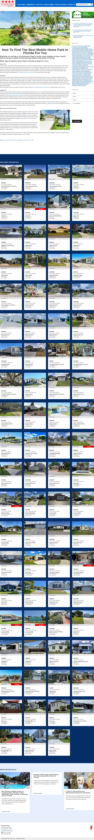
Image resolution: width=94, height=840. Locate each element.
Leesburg (85, 65)
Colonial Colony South (86, 50)
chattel (78, 50)
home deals (88, 61)
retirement (25, 140)
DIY (86, 52)
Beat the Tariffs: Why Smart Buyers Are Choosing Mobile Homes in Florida (82, 30)
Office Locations (61, 4)
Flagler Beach (79, 55)
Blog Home (21, 4)
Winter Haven (82, 85)
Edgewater (90, 52)
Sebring (80, 75)
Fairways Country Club (82, 54)
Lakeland (78, 63)
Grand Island (76, 58)
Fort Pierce (87, 55)
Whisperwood (84, 84)
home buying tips (18, 140)
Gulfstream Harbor (85, 58)
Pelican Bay (75, 72)
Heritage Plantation (88, 59)
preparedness (79, 73)
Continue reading (6, 811)
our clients (28, 118)
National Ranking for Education (16, 95)
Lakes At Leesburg (86, 63)
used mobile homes (85, 81)
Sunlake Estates (77, 79)
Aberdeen (75, 46)
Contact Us (71, 4)
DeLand (82, 52)
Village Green (80, 83)
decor (78, 52)
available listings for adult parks (42, 87)
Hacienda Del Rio (77, 59)
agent (78, 47)
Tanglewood (85, 79)
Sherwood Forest (77, 76)
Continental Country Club (79, 51)
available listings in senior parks (27, 72)
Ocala (74, 71)
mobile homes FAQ (86, 69)
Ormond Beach (85, 71)
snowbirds (86, 76)
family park (11, 140)
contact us (24, 134)
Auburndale (75, 48)
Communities (30, 4)
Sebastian (75, 75)
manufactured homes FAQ (80, 66)
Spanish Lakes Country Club (84, 77)
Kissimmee (86, 62)
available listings (50, 103)
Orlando (78, 71)
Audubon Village (84, 48)
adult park (5, 140)
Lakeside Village (77, 65)
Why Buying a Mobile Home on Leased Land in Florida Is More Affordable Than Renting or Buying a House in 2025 (83, 24)
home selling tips (77, 62)
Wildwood (75, 85)
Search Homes (49, 4)
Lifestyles (39, 4)
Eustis (74, 54)
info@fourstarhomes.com (7, 830)
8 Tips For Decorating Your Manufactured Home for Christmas (83, 36)
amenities (84, 47)
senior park (31, 140)
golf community (86, 56)
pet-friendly (82, 72)
